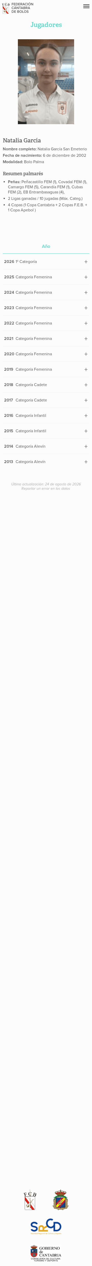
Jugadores (46, 24)
